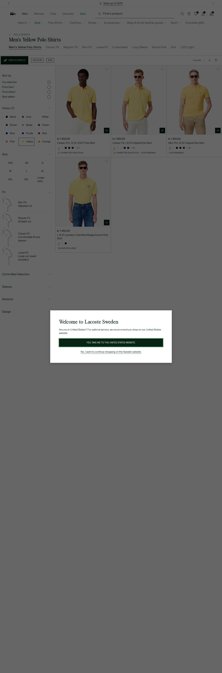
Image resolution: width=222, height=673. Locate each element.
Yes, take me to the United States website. (111, 343)
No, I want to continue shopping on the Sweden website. (111, 352)
